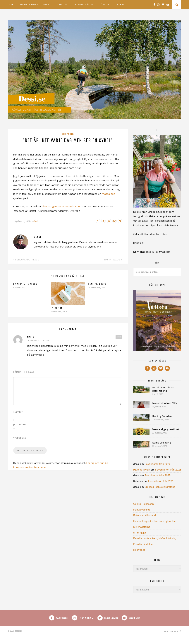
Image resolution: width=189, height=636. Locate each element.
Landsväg (63, 4)
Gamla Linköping (161, 442)
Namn (18, 412)
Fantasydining (141, 509)
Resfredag (139, 549)
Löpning (104, 4)
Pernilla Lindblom (143, 544)
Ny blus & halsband (25, 284)
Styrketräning (84, 4)
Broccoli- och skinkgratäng (160, 486)
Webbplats (19, 437)
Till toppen (171, 631)
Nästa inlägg (112, 260)
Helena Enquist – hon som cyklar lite (154, 521)
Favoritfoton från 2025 (164, 403)
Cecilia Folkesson (143, 503)
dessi (35, 221)
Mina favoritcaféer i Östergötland (163, 389)
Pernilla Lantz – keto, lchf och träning (154, 538)
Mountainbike (29, 4)
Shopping (68, 134)
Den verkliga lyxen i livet (165, 429)
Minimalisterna (141, 526)
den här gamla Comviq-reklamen (61, 206)
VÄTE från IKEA (97, 284)
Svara (119, 337)
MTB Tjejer (139, 532)
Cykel (11, 4)
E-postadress (20, 424)
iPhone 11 (56, 308)
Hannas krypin (141, 469)
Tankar (120, 4)
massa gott (108, 193)
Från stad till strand (144, 515)
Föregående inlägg (27, 260)
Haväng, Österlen (162, 416)
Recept (47, 4)
